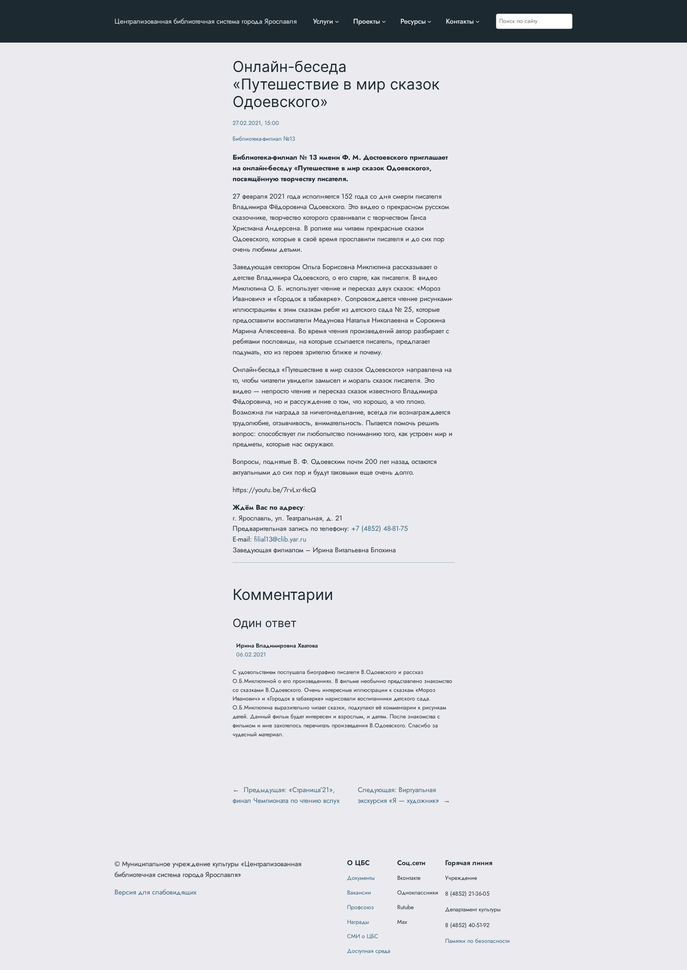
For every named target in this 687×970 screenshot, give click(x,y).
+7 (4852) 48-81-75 (379, 528)
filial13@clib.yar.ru (280, 539)
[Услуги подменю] (337, 21)
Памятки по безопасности (477, 941)
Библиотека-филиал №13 (264, 139)
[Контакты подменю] (478, 21)
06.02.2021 (251, 654)
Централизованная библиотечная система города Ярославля (205, 21)
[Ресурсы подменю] (429, 21)
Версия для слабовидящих (155, 892)
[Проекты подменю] (384, 21)
